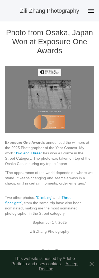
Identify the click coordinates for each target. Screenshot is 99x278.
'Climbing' (44, 197)
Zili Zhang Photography (49, 10)
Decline (46, 269)
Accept (71, 264)
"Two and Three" (28, 153)
